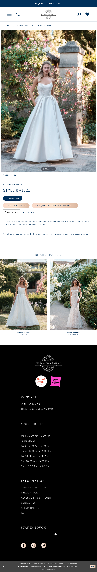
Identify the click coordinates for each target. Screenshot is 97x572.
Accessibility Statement (37, 497)
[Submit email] (55, 535)
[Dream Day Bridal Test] (48, 14)
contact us (58, 234)
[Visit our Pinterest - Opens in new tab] (43, 545)
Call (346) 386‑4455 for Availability (55, 206)
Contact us (28, 502)
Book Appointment (16, 206)
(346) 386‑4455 (30, 404)
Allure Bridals (25, 26)
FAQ (23, 513)
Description (11, 212)
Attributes (28, 212)
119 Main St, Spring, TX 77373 (38, 409)
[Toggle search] (79, 14)
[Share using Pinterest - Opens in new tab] (15, 175)
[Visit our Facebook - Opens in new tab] (23, 545)
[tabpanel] (48, 101)
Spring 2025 (44, 26)
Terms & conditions (34, 487)
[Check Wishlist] (87, 14)
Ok (92, 566)
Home (9, 26)
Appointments (30, 508)
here (53, 569)
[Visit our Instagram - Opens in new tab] (33, 545)
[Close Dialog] (4, 566)
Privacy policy (30, 492)
